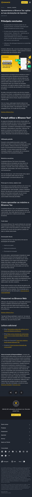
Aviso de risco (16, 385)
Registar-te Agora (16, 415)
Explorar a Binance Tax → (7, 112)
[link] (2, 7)
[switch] (23, 461)
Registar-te (24, 2)
